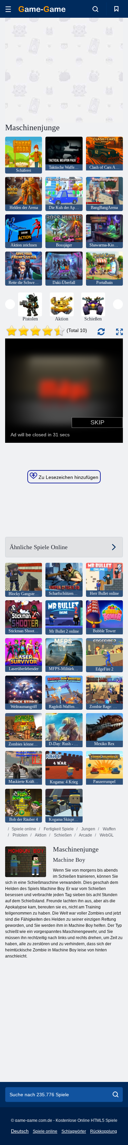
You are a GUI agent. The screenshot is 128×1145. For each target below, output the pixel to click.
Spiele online (24, 829)
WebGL (106, 835)
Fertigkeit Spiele (58, 829)
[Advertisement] (62, 69)
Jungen (87, 829)
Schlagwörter (73, 1131)
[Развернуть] (119, 332)
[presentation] (10, 304)
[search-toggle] (95, 8)
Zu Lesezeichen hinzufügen (67, 477)
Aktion (40, 835)
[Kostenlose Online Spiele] (42, 9)
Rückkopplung (103, 1131)
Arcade (85, 835)
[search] (115, 1094)
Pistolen (20, 835)
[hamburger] (8, 9)
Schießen (62, 835)
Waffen (109, 829)
